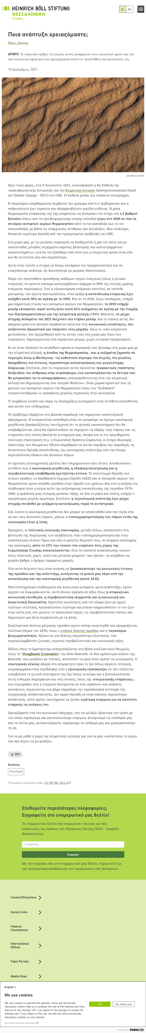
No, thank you (123, 1004)
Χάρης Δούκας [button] (18, 43)
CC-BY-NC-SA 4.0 (56, 783)
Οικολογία (16, 771)
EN (129, 9)
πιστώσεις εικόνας (135, 175)
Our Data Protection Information (20, 1023)
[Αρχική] (35, 11)
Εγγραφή (73, 854)
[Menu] (140, 9)
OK (100, 1004)
